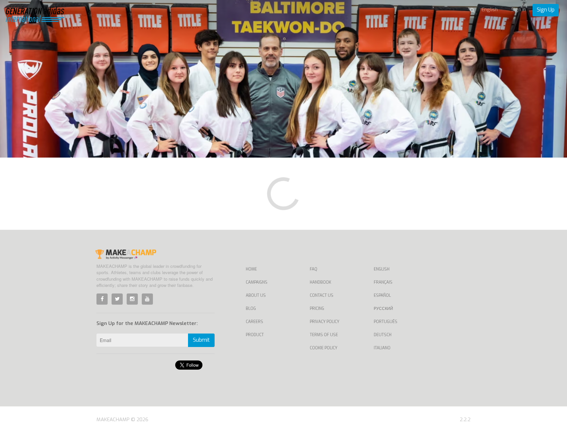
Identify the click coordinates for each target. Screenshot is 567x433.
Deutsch (382, 334)
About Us (256, 295)
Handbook (320, 282)
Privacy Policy (324, 321)
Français (383, 282)
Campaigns (256, 282)
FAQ (313, 269)
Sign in (518, 9)
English (381, 269)
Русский (383, 308)
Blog (251, 308)
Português (385, 321)
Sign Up (546, 9)
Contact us (321, 295)
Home (251, 269)
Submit (201, 339)
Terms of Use (324, 334)
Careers (254, 321)
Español (382, 295)
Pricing (317, 308)
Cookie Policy (323, 348)
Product (255, 334)
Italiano (382, 348)
